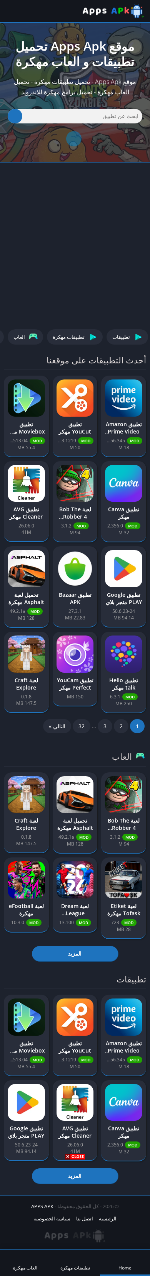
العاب (19, 336)
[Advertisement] (75, 1216)
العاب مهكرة (25, 1268)
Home (125, 1268)
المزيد (75, 953)
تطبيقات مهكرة (69, 336)
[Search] (15, 116)
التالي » (57, 726)
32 (81, 726)
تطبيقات (121, 336)
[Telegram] (74, 138)
